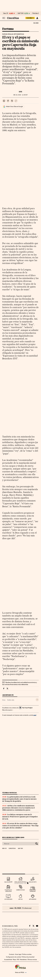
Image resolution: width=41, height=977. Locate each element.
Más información (7, 710)
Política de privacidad (28, 957)
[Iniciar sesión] (37, 18)
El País (36, 23)
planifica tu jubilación (8, 890)
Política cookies (26, 954)
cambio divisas (20, 890)
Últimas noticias (9, 793)
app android (32, 899)
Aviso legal (18, 954)
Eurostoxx (12, 848)
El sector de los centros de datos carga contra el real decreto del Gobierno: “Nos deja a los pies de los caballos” (20, 825)
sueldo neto (32, 882)
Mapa (14, 959)
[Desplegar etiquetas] (37, 699)
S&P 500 (21, 13)
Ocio (3, 700)
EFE (20, 92)
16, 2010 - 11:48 (20, 95)
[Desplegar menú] (3, 18)
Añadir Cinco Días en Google (14, 106)
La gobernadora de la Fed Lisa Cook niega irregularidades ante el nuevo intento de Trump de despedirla (19, 799)
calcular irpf (8, 882)
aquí (34, 715)
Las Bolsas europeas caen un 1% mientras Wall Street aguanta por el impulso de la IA (20, 816)
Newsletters (23, 959)
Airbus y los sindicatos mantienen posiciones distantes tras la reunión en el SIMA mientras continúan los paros (18, 808)
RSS (18, 959)
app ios (20, 899)
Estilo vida (10, 700)
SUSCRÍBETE (30, 18)
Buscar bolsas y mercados (13, 837)
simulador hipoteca (20, 882)
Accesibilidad (8, 959)
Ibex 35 (5, 13)
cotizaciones (8, 899)
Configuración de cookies (13, 957)
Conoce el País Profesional (20, 908)
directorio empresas (32, 890)
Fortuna (8, 28)
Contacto (11, 954)
